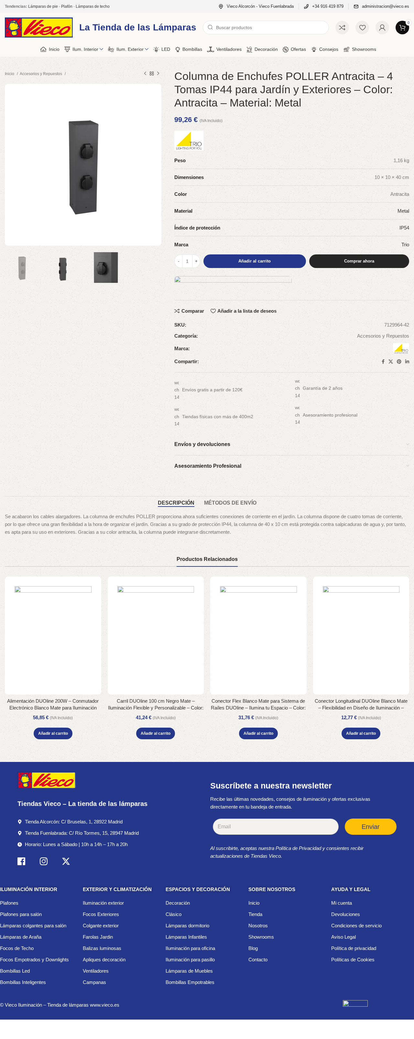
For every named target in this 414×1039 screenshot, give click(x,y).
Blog (253, 948)
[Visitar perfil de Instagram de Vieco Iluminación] (44, 862)
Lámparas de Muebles (189, 971)
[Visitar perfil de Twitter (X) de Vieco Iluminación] (66, 862)
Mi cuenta (341, 903)
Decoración (178, 903)
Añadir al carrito (254, 261)
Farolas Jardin (98, 937)
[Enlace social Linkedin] (407, 361)
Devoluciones (345, 914)
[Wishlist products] (362, 27)
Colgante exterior (101, 925)
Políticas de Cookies (353, 959)
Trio (405, 244)
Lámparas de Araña (20, 937)
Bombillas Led (15, 971)
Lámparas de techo (93, 6)
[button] (53, 733)
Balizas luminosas (102, 948)
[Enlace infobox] (256, 6)
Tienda (255, 914)
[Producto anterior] (145, 74)
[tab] (176, 502)
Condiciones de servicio (356, 925)
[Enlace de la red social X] (391, 361)
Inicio (10, 74)
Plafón (66, 6)
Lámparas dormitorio (187, 925)
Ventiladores (96, 971)
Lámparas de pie (43, 6)
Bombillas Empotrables (190, 982)
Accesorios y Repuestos (41, 74)
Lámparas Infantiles (186, 937)
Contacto (257, 959)
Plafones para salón (21, 914)
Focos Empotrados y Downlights (34, 959)
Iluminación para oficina (190, 948)
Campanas (94, 982)
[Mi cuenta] (382, 27)
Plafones (9, 903)
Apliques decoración (104, 959)
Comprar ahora (359, 261)
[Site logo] (39, 27)
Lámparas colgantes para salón (33, 925)
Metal (403, 211)
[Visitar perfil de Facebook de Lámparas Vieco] (21, 862)
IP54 (404, 227)
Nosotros (258, 925)
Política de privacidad (353, 948)
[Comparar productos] (342, 27)
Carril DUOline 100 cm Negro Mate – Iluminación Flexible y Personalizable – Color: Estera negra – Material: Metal (155, 707)
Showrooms (261, 937)
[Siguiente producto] (158, 74)
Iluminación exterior (103, 903)
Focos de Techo (17, 948)
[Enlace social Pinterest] (399, 361)
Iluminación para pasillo (190, 959)
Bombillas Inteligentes (23, 982)
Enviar (371, 826)
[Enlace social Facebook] (383, 361)
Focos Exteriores (101, 914)
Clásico (173, 914)
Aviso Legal (343, 937)
